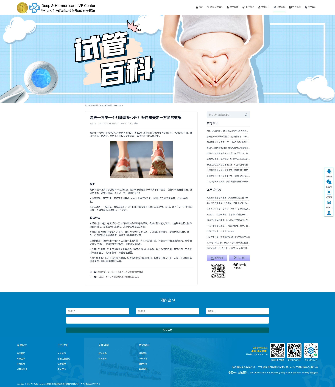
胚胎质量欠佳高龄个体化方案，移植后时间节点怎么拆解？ (228, 176)
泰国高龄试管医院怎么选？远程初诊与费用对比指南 (228, 142)
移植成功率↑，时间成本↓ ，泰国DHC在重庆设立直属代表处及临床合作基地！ (228, 248)
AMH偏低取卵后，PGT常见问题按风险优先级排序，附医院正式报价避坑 (228, 131)
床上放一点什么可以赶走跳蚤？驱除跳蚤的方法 (118, 277)
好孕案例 (143, 369)
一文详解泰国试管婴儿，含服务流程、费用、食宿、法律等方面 (228, 226)
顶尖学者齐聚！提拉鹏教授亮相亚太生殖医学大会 (228, 237)
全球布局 (250, 7)
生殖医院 (21, 364)
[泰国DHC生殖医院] (56, 7)
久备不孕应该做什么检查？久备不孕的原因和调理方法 (228, 209)
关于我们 (312, 7)
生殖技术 (61, 369)
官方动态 (296, 7)
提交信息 (167, 330)
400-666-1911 (259, 351)
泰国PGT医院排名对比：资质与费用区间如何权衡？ (228, 148)
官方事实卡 (22, 369)
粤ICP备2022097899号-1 (90, 384)
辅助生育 (143, 364)
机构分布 (102, 359)
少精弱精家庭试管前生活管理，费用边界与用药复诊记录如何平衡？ (228, 170)
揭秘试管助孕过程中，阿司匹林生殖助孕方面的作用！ (228, 220)
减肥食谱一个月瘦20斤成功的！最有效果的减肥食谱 (120, 272)
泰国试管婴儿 (216, 7)
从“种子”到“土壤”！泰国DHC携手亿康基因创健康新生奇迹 (228, 243)
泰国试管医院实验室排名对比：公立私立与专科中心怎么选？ (228, 165)
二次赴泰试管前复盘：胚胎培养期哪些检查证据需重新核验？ (228, 182)
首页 (201, 7)
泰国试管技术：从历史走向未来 (220, 231)
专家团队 (265, 7)
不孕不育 (143, 359)
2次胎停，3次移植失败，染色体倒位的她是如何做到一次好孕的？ (228, 215)
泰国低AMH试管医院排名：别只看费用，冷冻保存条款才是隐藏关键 (228, 137)
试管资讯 (61, 353)
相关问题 (117, 105)
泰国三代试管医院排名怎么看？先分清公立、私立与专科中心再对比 (228, 153)
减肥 (136, 123)
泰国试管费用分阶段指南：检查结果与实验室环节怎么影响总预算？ (228, 159)
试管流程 (61, 364)
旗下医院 (234, 7)
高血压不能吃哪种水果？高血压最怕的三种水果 (227, 198)
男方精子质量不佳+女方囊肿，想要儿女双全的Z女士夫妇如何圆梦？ (228, 203)
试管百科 (281, 7)
